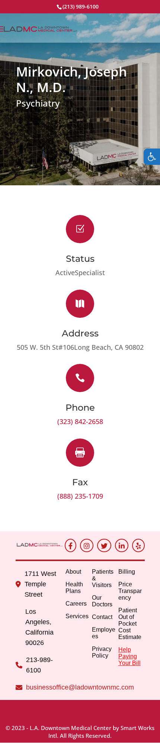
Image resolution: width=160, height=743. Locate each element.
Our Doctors (102, 600)
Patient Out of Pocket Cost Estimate (129, 623)
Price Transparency (130, 591)
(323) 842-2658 (80, 421)
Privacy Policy (102, 652)
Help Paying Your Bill (129, 656)
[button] (152, 157)
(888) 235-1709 (80, 496)
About (73, 571)
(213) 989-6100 (81, 6)
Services (77, 616)
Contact (102, 617)
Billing (126, 571)
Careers (76, 603)
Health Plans (74, 587)
